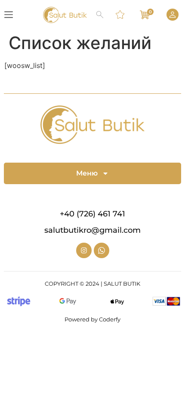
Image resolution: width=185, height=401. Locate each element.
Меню (87, 173)
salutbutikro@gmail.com (92, 230)
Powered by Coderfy (92, 319)
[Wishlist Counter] (121, 14)
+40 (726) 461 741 (92, 214)
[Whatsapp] (101, 250)
